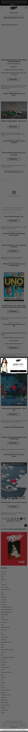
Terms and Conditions (21, 729)
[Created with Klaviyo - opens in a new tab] (14, 373)
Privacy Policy (13, 729)
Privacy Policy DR (5, 729)
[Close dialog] (26, 359)
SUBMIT (18, 371)
